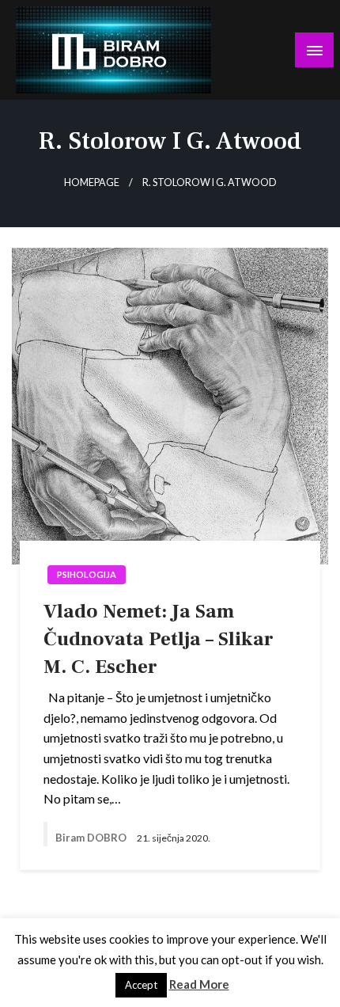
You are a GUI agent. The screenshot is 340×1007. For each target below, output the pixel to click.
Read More (199, 984)
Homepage (91, 182)
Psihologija (86, 574)
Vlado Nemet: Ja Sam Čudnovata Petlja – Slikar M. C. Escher (158, 638)
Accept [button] (141, 984)
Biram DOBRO (92, 837)
